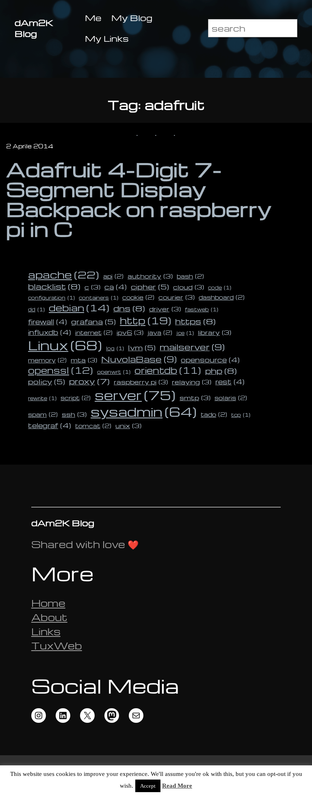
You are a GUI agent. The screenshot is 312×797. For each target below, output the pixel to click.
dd (36, 309)
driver (165, 309)
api (113, 276)
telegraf (49, 425)
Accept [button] (148, 786)
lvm (142, 347)
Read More (177, 785)
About (49, 617)
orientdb (167, 370)
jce (185, 333)
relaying (191, 382)
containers (98, 298)
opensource (210, 359)
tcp (240, 415)
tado (214, 414)
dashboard (222, 297)
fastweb (201, 309)
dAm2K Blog (34, 28)
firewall (47, 321)
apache (63, 274)
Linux (65, 345)
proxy (89, 381)
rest (230, 381)
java (159, 332)
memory (47, 360)
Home (48, 603)
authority (150, 276)
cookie (138, 297)
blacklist (54, 286)
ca (115, 286)
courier (176, 297)
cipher (150, 286)
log (115, 348)
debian (79, 308)
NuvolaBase (139, 359)
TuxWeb (56, 645)
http (145, 320)
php (221, 370)
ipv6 (130, 332)
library (214, 332)
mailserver (192, 346)
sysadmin (144, 411)
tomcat (93, 425)
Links (46, 631)
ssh (74, 414)
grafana (93, 321)
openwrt (113, 372)
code (219, 288)
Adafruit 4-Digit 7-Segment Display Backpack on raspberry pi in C (138, 199)
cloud (188, 287)
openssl (60, 370)
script (76, 397)
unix (128, 426)
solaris (230, 397)
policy (46, 381)
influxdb (49, 332)
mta (84, 360)
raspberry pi (141, 382)
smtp (195, 398)
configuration (51, 298)
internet (94, 332)
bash (190, 276)
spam (43, 414)
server (135, 394)
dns (129, 308)
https (195, 321)
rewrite (42, 398)
